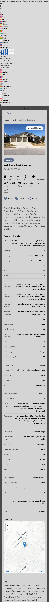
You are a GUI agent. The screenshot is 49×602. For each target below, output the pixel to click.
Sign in (7, 47)
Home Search (4, 61)
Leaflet (10, 572)
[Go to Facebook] (0, 5)
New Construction (6, 63)
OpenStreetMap (22, 572)
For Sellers (3, 56)
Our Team (3, 65)
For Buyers (4, 58)
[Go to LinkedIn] (0, 12)
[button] (24, 544)
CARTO (41, 572)
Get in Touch (4, 67)
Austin (14, 120)
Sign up (2, 47)
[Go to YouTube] (0, 10)
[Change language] (2, 14)
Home (6, 120)
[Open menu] (0, 105)
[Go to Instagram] (0, 8)
